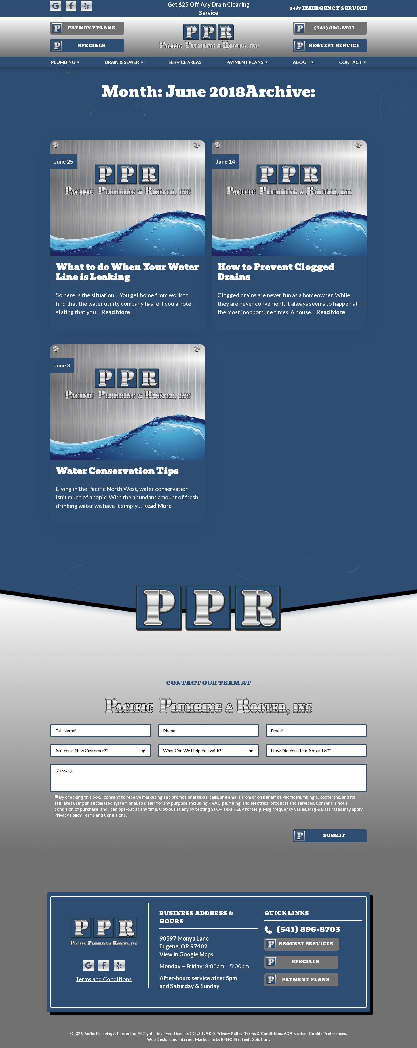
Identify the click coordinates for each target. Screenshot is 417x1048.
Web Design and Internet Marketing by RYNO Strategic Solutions (208, 1039)
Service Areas (185, 62)
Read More (115, 312)
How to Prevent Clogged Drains (276, 272)
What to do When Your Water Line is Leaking (127, 272)
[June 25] (127, 197)
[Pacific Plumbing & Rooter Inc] (208, 36)
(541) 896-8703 (308, 929)
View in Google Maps (186, 954)
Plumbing (63, 62)
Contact (350, 62)
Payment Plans (244, 62)
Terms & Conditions (263, 1033)
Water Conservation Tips (117, 471)
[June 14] (289, 197)
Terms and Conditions (104, 814)
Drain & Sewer (122, 62)
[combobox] (100, 750)
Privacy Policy (68, 814)
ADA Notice (295, 1033)
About (301, 62)
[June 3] (127, 401)
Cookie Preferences (327, 1033)
